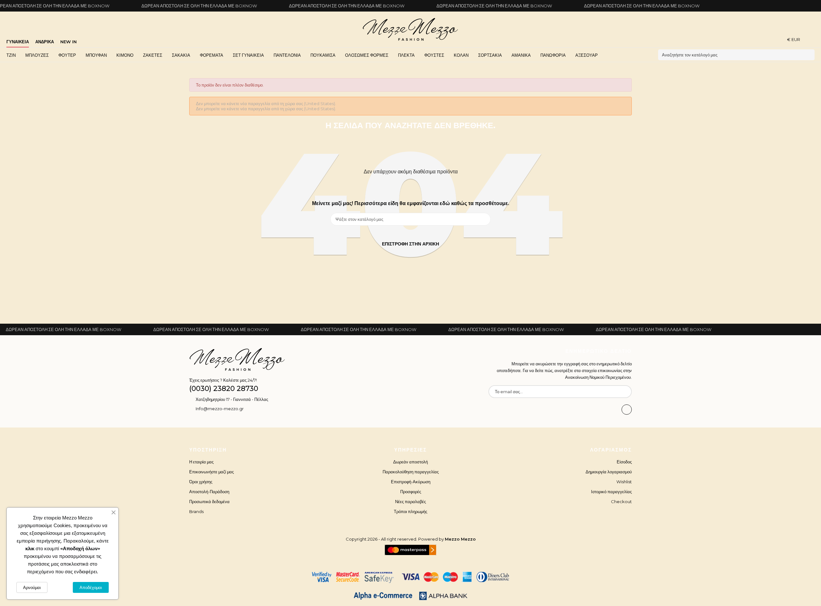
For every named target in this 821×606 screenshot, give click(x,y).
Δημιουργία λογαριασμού (609, 471)
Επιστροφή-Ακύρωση (410, 481)
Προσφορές (410, 491)
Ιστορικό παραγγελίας (611, 491)
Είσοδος (624, 461)
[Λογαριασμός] (812, 39)
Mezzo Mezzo (460, 539)
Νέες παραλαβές (410, 501)
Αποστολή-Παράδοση (209, 491)
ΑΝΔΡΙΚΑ (44, 41)
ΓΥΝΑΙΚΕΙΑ (17, 41)
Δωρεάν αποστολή (410, 461)
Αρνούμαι (32, 587)
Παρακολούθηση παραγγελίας (411, 471)
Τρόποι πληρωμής (410, 511)
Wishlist (624, 481)
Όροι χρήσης (200, 481)
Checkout (621, 501)
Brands (196, 511)
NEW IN (68, 41)
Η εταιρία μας (201, 461)
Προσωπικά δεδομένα (209, 501)
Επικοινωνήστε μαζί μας (211, 471)
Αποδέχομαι (91, 587)
